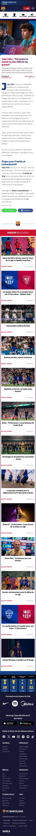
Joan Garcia (5, 751)
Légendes (22, 803)
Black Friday (6, 803)
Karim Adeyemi (23, 785)
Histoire (21, 805)
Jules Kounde (23, 758)
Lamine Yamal (23, 773)
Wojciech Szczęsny (5, 748)
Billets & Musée (6, 798)
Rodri (4, 790)
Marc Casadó (6, 781)
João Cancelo (23, 766)
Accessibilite (6, 823)
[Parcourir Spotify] (15, 703)
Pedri (4, 776)
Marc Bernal (5, 788)
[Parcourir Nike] (6, 703)
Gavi (3, 773)
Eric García (22, 761)
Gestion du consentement (9, 826)
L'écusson (22, 798)
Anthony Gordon (21, 782)
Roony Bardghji (23, 778)
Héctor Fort (22, 763)
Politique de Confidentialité (19, 820)
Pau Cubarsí (22, 749)
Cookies (31, 820)
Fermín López (6, 778)
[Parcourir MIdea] (27, 703)
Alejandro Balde (23, 747)
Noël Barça (5, 805)
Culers (26, 8)
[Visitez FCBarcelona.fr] (3, 8)
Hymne (21, 800)
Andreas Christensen (22, 753)
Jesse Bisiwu (23, 788)
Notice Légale (6, 820)
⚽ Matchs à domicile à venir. (9, 3)
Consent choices (23, 826)
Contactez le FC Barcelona (18, 823)
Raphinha (22, 776)
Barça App (5, 800)
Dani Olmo (5, 785)
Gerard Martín (23, 756)
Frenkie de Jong (7, 783)
